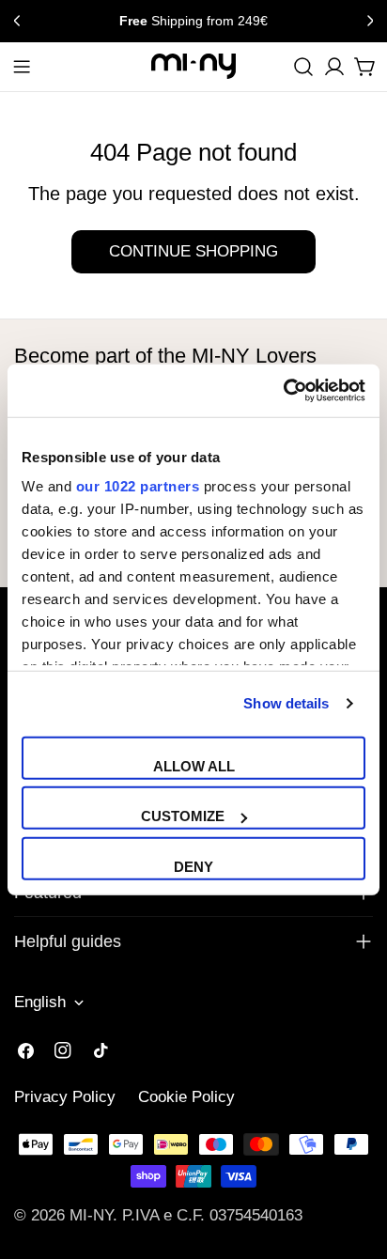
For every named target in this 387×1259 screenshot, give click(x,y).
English (40, 1002)
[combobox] (303, 66)
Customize (182, 816)
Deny (193, 866)
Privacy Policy (65, 1097)
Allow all (194, 765)
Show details (286, 703)
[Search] (303, 66)
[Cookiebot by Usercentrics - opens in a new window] (283, 391)
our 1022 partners (138, 486)
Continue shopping (193, 251)
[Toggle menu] (21, 66)
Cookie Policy (186, 1097)
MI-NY (91, 1215)
